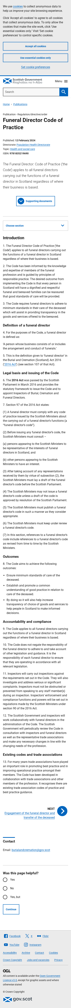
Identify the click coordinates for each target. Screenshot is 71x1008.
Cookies (53, 952)
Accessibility (10, 952)
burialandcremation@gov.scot (31, 850)
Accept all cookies (35, 46)
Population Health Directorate (33, 144)
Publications (20, 104)
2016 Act (10, 364)
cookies (18, 6)
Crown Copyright (12, 959)
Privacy (58, 959)
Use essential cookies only (35, 57)
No (12, 888)
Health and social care (22, 149)
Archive (26, 952)
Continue (11, 909)
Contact (39, 952)
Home (6, 104)
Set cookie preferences (35, 67)
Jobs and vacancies (38, 959)
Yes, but (15, 897)
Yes (12, 879)
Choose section (15, 225)
